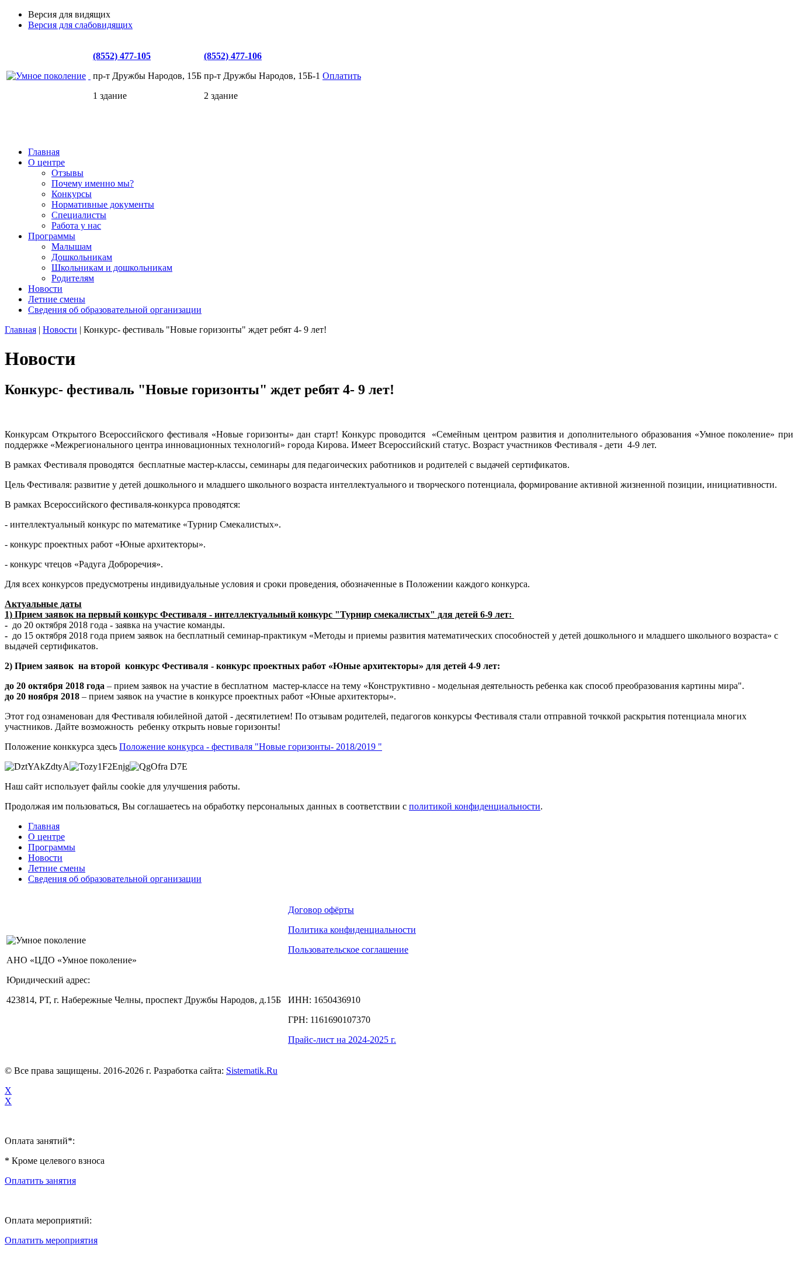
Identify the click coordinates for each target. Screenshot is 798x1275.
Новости (45, 289)
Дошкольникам (81, 257)
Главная (44, 152)
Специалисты (78, 215)
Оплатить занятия (40, 1181)
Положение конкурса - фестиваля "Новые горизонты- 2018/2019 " (250, 747)
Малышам (71, 246)
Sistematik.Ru (251, 1071)
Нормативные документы (102, 204)
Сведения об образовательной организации (115, 310)
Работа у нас (76, 225)
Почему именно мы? (92, 183)
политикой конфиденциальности (474, 806)
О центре (46, 162)
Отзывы (67, 173)
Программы (51, 236)
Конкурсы (71, 194)
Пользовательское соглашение (348, 949)
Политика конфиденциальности (352, 930)
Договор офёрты (321, 910)
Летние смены (56, 299)
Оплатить (341, 76)
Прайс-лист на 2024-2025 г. (342, 1040)
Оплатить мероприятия (51, 1240)
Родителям (72, 278)
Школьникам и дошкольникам (111, 268)
